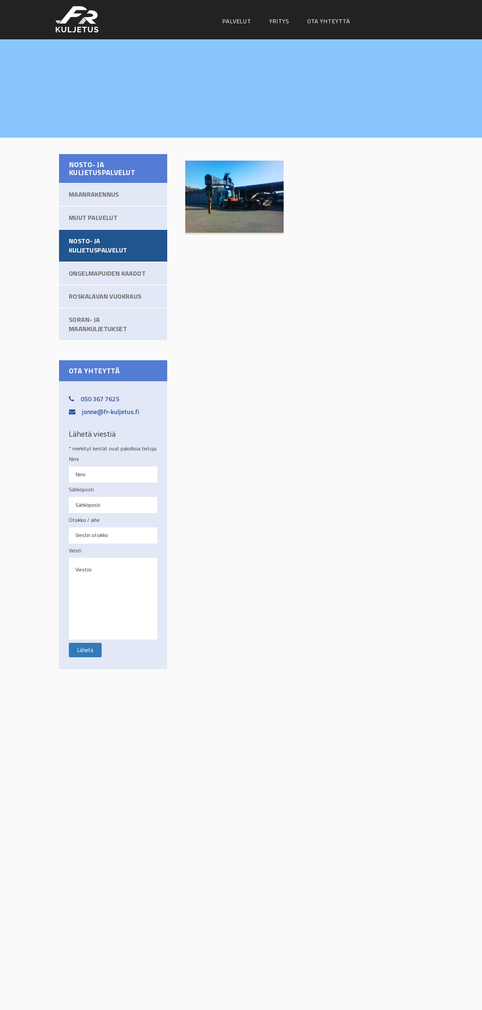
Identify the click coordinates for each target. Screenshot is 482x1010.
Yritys (279, 21)
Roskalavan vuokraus (105, 296)
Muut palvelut (93, 217)
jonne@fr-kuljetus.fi (110, 411)
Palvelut (236, 21)
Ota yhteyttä (328, 21)
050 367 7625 (100, 399)
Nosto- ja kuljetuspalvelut (98, 245)
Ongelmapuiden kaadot (107, 273)
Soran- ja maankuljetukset (98, 324)
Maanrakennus (94, 194)
